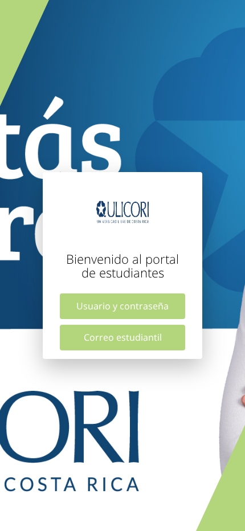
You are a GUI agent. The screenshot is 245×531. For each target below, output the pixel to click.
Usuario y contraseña (122, 306)
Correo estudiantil (123, 337)
